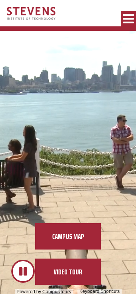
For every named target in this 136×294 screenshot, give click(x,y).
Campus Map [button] (68, 236)
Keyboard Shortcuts (99, 291)
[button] (128, 18)
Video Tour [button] (68, 272)
